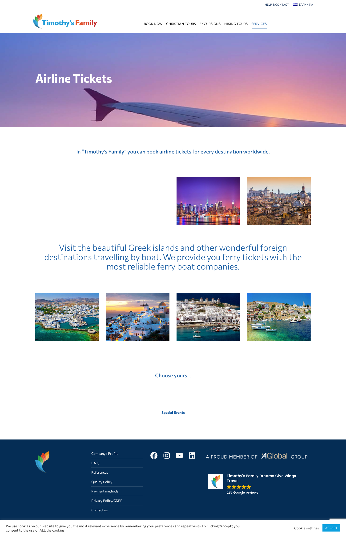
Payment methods (104, 491)
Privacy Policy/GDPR (106, 501)
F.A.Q (95, 463)
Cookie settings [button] (306, 528)
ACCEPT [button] (331, 528)
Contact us (99, 510)
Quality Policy (101, 482)
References (99, 472)
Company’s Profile (104, 453)
